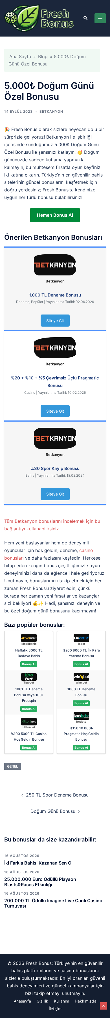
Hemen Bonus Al (55, 215)
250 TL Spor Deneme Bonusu (57, 795)
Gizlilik (42, 1001)
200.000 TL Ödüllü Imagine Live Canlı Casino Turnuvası (53, 903)
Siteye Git (55, 320)
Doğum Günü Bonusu (52, 811)
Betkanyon (51, 111)
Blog (43, 56)
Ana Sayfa (20, 56)
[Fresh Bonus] (39, 18)
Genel (12, 766)
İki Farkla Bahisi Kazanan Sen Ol (38, 863)
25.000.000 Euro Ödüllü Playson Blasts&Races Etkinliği (40, 881)
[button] (85, 18)
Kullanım (61, 1001)
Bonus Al (29, 664)
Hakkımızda (85, 1001)
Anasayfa (22, 1001)
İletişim (55, 1008)
